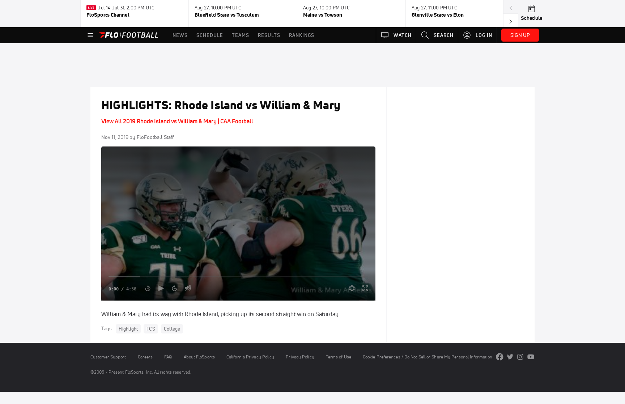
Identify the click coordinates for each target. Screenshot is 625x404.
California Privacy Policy (250, 357)
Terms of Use (338, 357)
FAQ (168, 357)
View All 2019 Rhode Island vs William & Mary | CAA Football (177, 121)
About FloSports (199, 357)
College (172, 329)
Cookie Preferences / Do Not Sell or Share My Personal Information (427, 357)
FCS (150, 329)
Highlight (128, 329)
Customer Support (108, 357)
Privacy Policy (300, 357)
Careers (145, 357)
